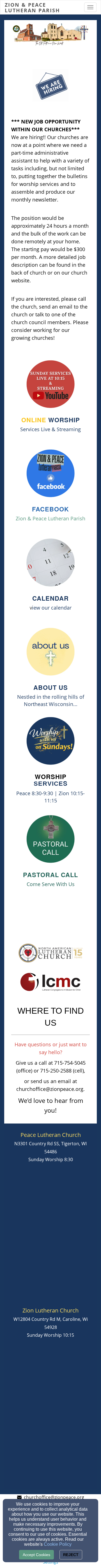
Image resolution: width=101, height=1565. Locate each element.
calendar (50, 598)
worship (50, 419)
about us (50, 687)
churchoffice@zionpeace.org (54, 1497)
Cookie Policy (58, 1544)
